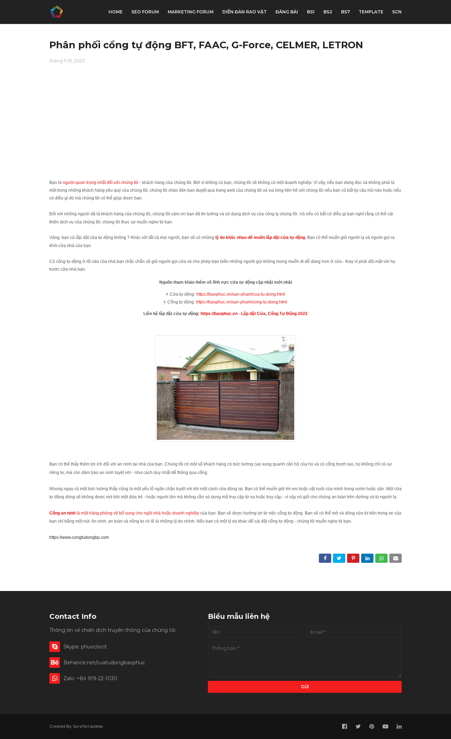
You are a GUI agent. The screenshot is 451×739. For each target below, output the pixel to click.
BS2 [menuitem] (327, 11)
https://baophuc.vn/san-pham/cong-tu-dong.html (241, 302)
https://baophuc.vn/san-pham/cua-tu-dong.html (240, 294)
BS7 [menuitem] (345, 11)
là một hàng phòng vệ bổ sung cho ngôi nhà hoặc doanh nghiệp (124, 513)
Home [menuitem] (116, 11)
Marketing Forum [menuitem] (191, 11)
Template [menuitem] (371, 11)
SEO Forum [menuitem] (145, 11)
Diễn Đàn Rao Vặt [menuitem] (244, 11)
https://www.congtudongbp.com (79, 537)
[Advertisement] (225, 125)
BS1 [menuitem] (311, 11)
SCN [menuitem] (397, 11)
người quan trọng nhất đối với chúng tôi (100, 182)
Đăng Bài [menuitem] (287, 11)
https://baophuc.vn (218, 313)
